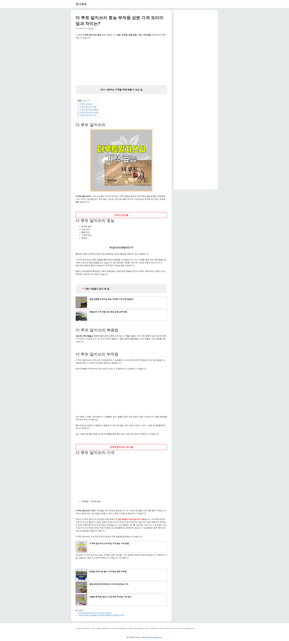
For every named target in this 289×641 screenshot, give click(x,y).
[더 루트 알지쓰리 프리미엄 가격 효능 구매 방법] (121, 546)
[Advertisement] (121, 61)
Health (80, 610)
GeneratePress (156, 637)
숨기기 (86, 101)
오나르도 (81, 4)
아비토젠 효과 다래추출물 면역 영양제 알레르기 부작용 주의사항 (101, 615)
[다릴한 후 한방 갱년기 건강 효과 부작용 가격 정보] (121, 600)
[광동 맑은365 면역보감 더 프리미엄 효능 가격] (121, 587)
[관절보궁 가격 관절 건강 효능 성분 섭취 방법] (121, 315)
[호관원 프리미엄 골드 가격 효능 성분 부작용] (121, 574)
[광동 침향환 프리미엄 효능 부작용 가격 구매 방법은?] (121, 302)
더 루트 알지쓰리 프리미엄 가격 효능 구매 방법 (94, 613)
